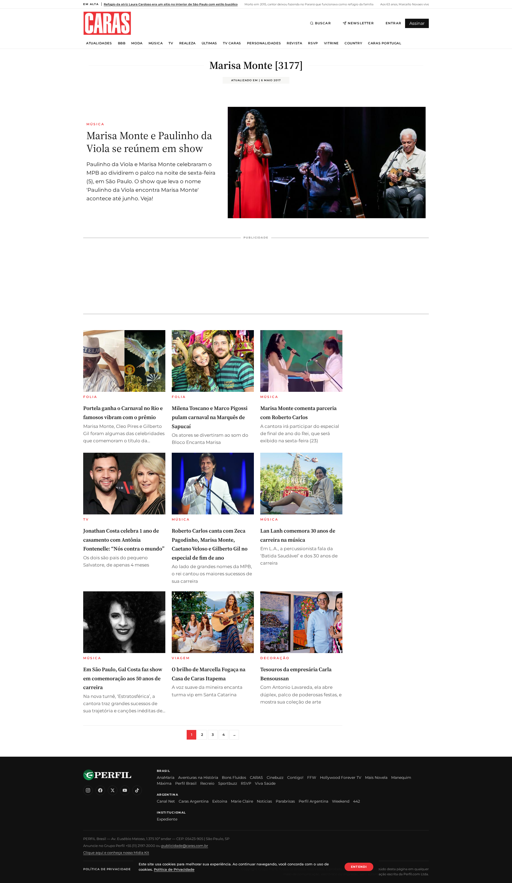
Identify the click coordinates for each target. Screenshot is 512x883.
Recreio (207, 783)
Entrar (393, 23)
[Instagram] (88, 790)
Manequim (401, 777)
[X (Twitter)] (112, 790)
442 (356, 801)
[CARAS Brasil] (107, 23)
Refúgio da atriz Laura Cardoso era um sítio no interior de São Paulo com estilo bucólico (171, 4)
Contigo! (295, 777)
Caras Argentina (194, 801)
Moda (136, 43)
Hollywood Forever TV (340, 777)
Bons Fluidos (234, 777)
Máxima (164, 783)
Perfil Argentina (313, 801)
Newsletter (361, 23)
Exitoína (219, 801)
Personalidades (264, 43)
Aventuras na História (198, 777)
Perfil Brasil (186, 783)
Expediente (167, 819)
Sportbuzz (227, 783)
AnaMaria (165, 777)
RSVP (313, 43)
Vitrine (331, 43)
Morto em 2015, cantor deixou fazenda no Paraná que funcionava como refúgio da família (308, 4)
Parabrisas (285, 801)
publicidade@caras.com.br (184, 845)
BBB (122, 43)
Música (156, 43)
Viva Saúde (265, 783)
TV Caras (232, 43)
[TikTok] (137, 790)
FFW (311, 777)
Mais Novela (376, 777)
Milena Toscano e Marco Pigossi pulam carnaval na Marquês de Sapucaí (209, 417)
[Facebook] (100, 790)
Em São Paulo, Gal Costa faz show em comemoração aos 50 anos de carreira (122, 678)
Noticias (264, 801)
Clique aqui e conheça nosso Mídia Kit (116, 852)
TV (171, 43)
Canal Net (166, 801)
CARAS (256, 777)
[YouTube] (125, 790)
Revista (294, 43)
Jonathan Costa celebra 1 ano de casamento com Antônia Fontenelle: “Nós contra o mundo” (124, 539)
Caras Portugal (384, 43)
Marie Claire (242, 801)
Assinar (417, 23)
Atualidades (99, 43)
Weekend (340, 801)
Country (353, 43)
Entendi (359, 867)
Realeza (187, 43)
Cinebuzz (275, 777)
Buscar (323, 23)
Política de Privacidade (107, 869)
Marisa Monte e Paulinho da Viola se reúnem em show (149, 141)
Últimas (209, 43)
